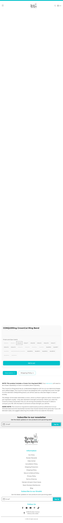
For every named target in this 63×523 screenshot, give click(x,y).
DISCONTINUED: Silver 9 (18, 351)
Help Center (32, 461)
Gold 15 (27, 347)
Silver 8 (6, 351)
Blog (31, 488)
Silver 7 (55, 347)
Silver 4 (34, 347)
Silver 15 (14, 355)
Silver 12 (44, 351)
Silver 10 (30, 351)
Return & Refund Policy (31, 473)
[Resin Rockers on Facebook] (23, 508)
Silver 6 (48, 347)
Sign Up (56, 424)
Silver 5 (41, 347)
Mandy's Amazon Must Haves (31, 482)
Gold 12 (6, 347)
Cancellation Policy (31, 464)
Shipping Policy (27, 373)
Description (9, 373)
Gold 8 (33, 343)
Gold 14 (20, 347)
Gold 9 (39, 343)
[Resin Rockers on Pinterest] (34, 508)
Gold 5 (13, 343)
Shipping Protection (31, 467)
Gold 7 (26, 343)
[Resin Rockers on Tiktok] (38, 508)
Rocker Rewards (31, 458)
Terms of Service (31, 479)
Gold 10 (46, 343)
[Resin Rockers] (34, 6)
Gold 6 (19, 343)
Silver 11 (37, 351)
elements (49, 383)
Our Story (31, 455)
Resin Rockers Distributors (31, 485)
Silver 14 (6, 355)
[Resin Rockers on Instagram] (27, 508)
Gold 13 (13, 347)
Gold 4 (6, 343)
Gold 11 (53, 343)
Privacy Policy (31, 476)
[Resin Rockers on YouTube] (31, 508)
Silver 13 (52, 351)
